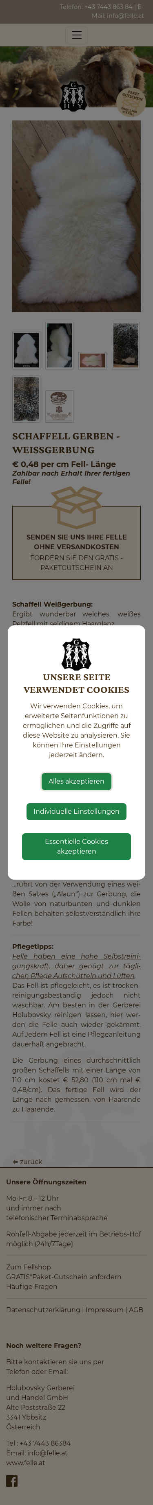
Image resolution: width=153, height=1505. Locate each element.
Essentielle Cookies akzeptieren (76, 846)
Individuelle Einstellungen (76, 811)
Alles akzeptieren (76, 781)
